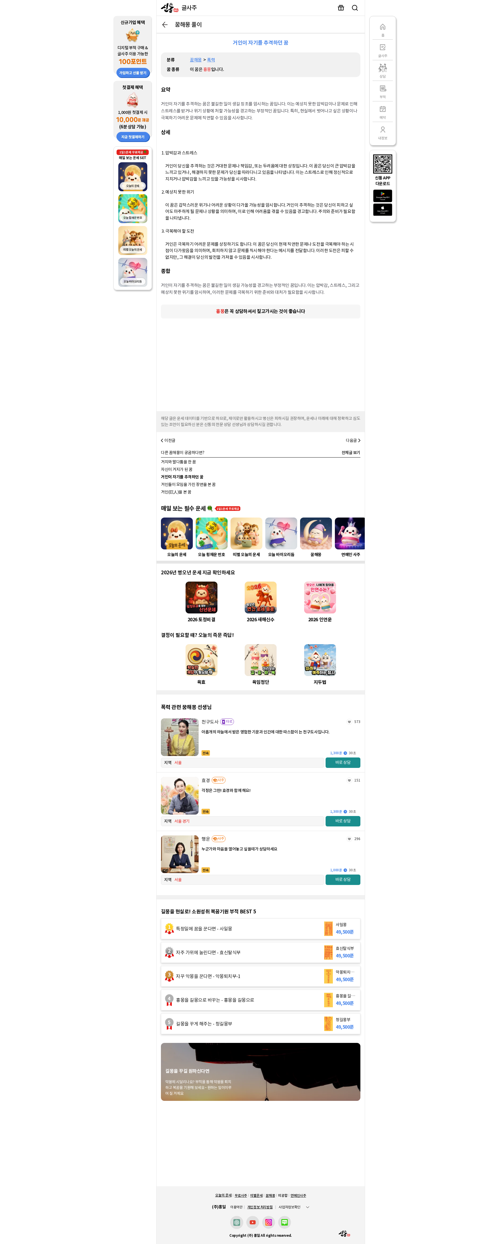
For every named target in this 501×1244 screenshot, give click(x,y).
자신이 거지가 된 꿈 (176, 469)
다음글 (351, 440)
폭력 (211, 60)
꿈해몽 (196, 60)
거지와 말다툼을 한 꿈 (178, 462)
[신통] (168, 8)
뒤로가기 (165, 25)
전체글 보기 (351, 452)
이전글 (169, 440)
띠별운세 (256, 1195)
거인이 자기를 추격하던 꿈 (182, 477)
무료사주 (241, 1195)
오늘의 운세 (223, 1195)
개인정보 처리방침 (260, 1207)
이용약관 (236, 1207)
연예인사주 (298, 1195)
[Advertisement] (261, 363)
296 (357, 839)
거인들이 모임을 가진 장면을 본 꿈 (188, 484)
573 (357, 722)
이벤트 (341, 8)
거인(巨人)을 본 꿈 (176, 492)
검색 (355, 8)
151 (357, 780)
